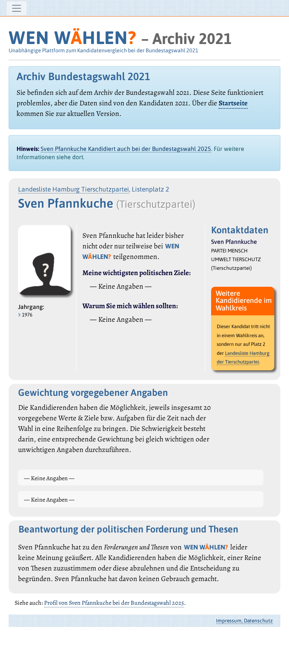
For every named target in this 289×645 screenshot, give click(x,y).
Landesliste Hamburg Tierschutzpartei (73, 189)
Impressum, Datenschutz (244, 621)
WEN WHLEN (72, 37)
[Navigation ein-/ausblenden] (16, 8)
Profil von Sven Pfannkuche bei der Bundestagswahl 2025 (114, 603)
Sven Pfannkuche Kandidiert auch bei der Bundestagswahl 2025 (126, 148)
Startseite (233, 103)
